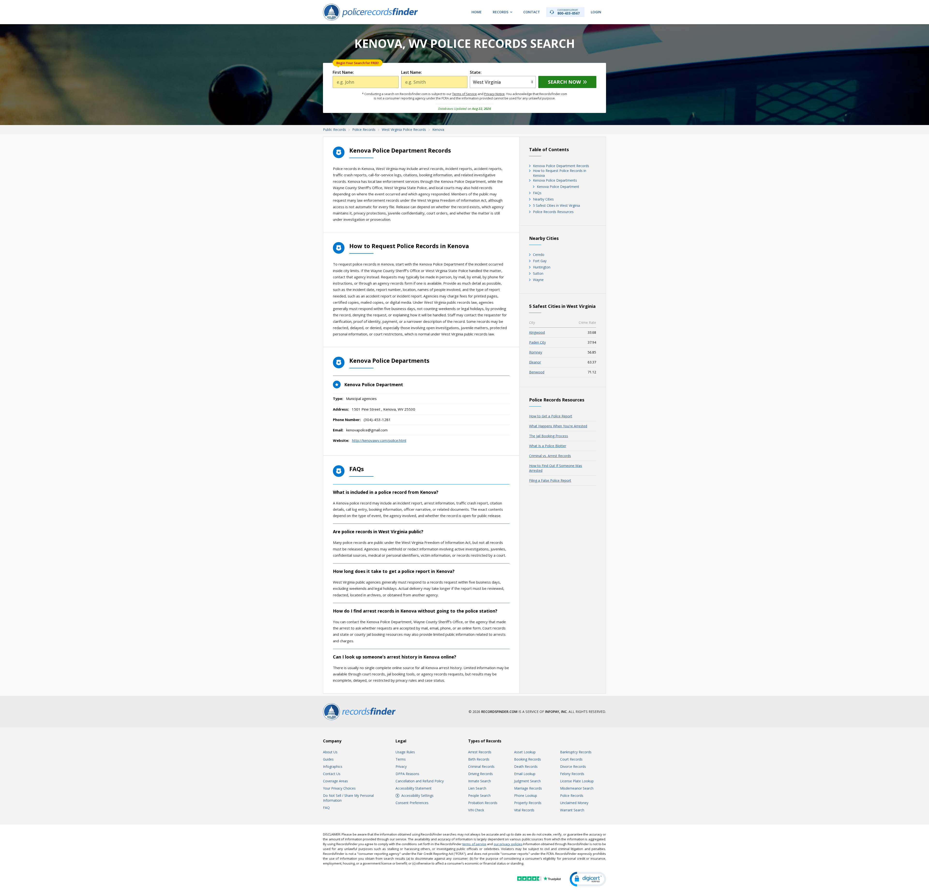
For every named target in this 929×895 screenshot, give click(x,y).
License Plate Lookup (577, 781)
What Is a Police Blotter (547, 446)
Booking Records (527, 759)
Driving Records (480, 773)
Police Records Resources (553, 211)
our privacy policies (508, 844)
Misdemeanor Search (576, 788)
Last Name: (411, 72)
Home (477, 12)
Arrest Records (479, 752)
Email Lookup (524, 773)
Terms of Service (464, 94)
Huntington (541, 267)
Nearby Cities (543, 199)
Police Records (571, 795)
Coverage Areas (335, 781)
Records (500, 12)
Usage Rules (405, 752)
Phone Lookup (525, 795)
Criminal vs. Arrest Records (550, 455)
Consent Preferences (412, 802)
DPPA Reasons (407, 773)
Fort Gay (540, 261)
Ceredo (538, 254)
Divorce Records (573, 766)
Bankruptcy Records (576, 752)
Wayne (538, 279)
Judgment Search (527, 781)
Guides (328, 759)
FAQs (537, 193)
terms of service (474, 844)
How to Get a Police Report (550, 416)
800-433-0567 (568, 11)
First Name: (343, 72)
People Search (479, 795)
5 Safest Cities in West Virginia (556, 205)
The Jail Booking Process (548, 436)
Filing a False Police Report (550, 480)
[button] (588, 879)
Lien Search (477, 788)
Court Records (571, 759)
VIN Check (476, 810)
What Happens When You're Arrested (558, 426)
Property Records (527, 802)
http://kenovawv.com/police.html (379, 440)
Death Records (526, 766)
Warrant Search (572, 810)
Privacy (401, 766)
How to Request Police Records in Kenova (559, 173)
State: (475, 72)
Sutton (538, 273)
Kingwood (537, 332)
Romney (535, 352)
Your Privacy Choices (339, 788)
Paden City (537, 342)
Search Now (564, 82)
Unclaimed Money (574, 802)
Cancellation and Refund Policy (420, 781)
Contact (531, 12)
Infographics (332, 766)
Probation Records (482, 802)
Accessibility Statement (414, 788)
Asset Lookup (525, 752)
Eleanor (535, 362)
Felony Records (572, 773)
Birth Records (478, 759)
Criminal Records (481, 766)
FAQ (326, 807)
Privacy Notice (494, 94)
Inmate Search (479, 781)
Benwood (536, 372)
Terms (401, 759)
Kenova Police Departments (555, 180)
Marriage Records (528, 788)
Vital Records (524, 810)
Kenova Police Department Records (561, 165)
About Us (330, 752)
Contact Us (331, 773)
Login (596, 12)
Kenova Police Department (558, 186)
